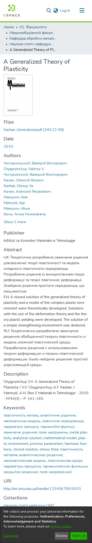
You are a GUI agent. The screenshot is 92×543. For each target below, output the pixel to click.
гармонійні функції (57, 426)
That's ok (78, 536)
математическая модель (25, 460)
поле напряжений (55, 472)
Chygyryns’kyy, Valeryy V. (24, 168)
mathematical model (60, 438)
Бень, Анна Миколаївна (25, 214)
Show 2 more (15, 222)
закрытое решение (21, 472)
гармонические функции (65, 466)
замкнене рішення (20, 432)
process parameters (46, 443)
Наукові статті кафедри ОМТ (33, 44)
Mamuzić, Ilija (14, 202)
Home (9, 27)
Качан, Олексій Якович (24, 180)
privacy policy (61, 526)
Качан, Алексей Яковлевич (27, 191)
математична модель (22, 421)
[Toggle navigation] (81, 10)
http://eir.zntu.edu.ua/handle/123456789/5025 (42, 488)
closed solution (25, 449)
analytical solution (27, 438)
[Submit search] (49, 10)
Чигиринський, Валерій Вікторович (35, 163)
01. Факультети (33, 27)
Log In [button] (65, 10)
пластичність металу (21, 415)
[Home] (12, 11)
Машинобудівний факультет (33, 32)
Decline (61, 536)
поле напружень (53, 432)
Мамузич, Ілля (16, 197)
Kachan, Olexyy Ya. (19, 185)
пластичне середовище (63, 421)
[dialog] (46, 525)
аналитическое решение (41, 455)
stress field (49, 449)
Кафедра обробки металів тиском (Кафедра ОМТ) (33, 38)
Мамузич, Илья (17, 208)
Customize (11, 536)
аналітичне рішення (57, 415)
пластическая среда (65, 460)
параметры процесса (22, 466)
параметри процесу (21, 426)
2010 (8, 146)
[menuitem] (56, 10)
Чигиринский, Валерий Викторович (36, 174)
